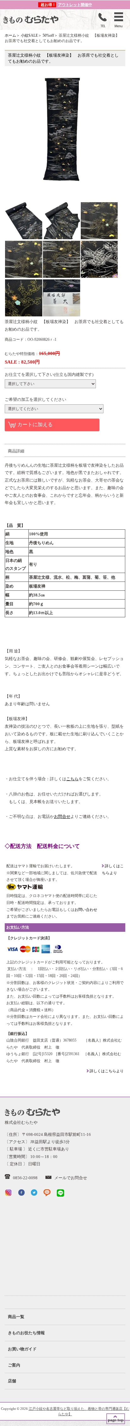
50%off (48, 35)
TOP (115, 1418)
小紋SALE (29, 35)
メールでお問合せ (70, 1177)
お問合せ (62, 816)
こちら (72, 778)
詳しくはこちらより (106, 1071)
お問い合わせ (85, 909)
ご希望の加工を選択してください (35, 399)
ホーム (10, 35)
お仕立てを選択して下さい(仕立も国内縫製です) (49, 374)
